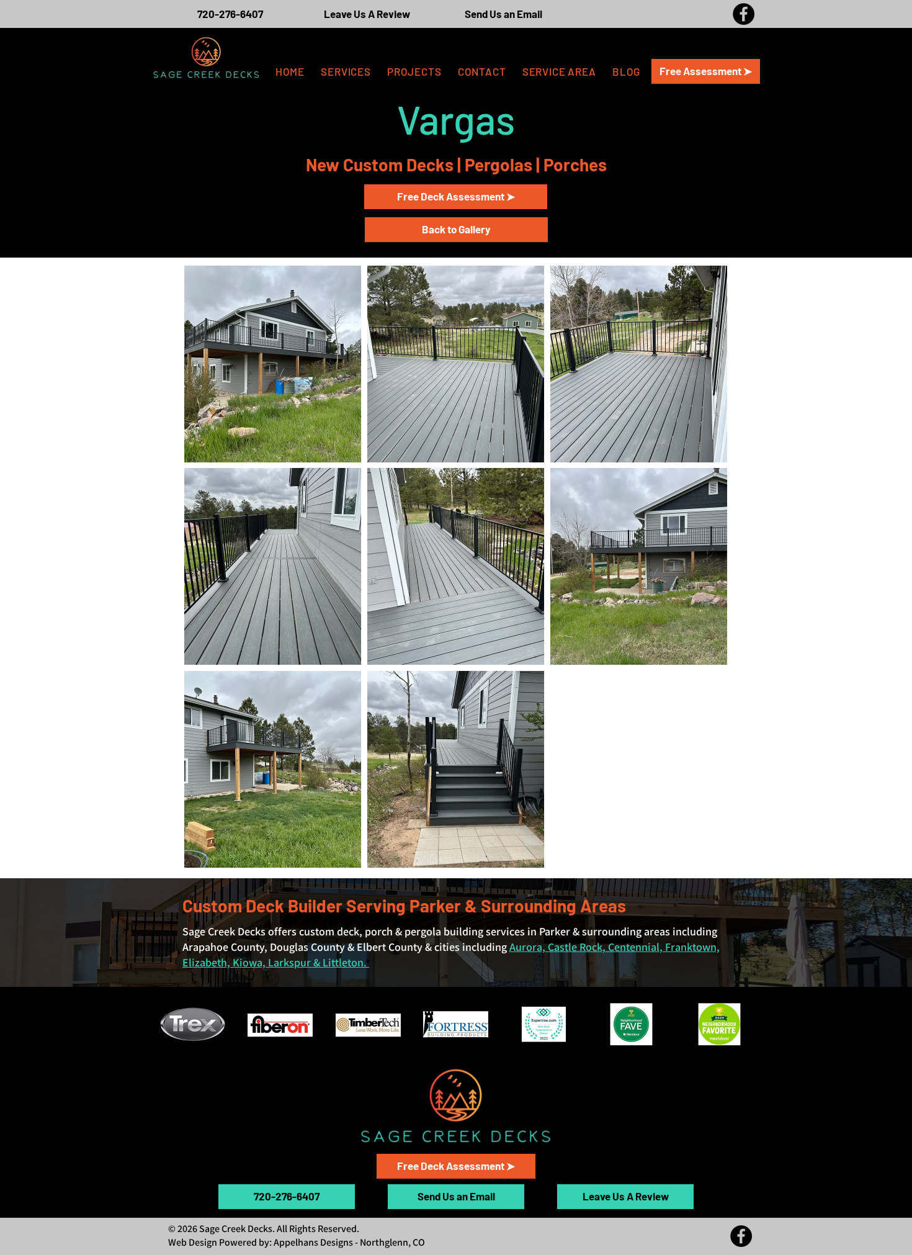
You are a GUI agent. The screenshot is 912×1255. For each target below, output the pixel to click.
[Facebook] (743, 14)
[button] (559, 71)
